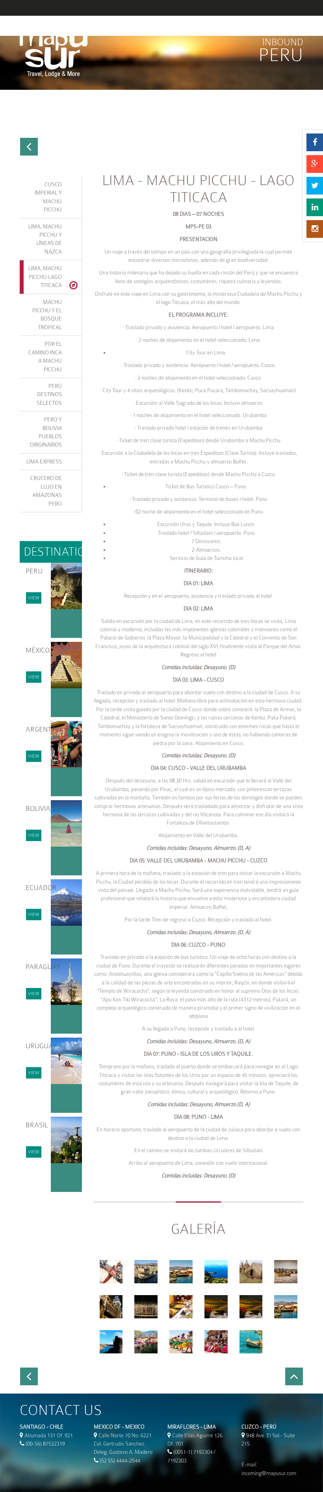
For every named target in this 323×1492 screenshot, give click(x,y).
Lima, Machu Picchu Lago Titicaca (45, 276)
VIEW (33, 598)
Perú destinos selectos (49, 394)
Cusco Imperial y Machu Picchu (48, 197)
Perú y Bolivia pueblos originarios (46, 432)
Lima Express (44, 461)
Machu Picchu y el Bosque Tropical (47, 314)
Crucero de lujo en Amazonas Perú (46, 490)
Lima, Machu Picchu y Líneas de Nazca (45, 239)
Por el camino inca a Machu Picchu (45, 356)
